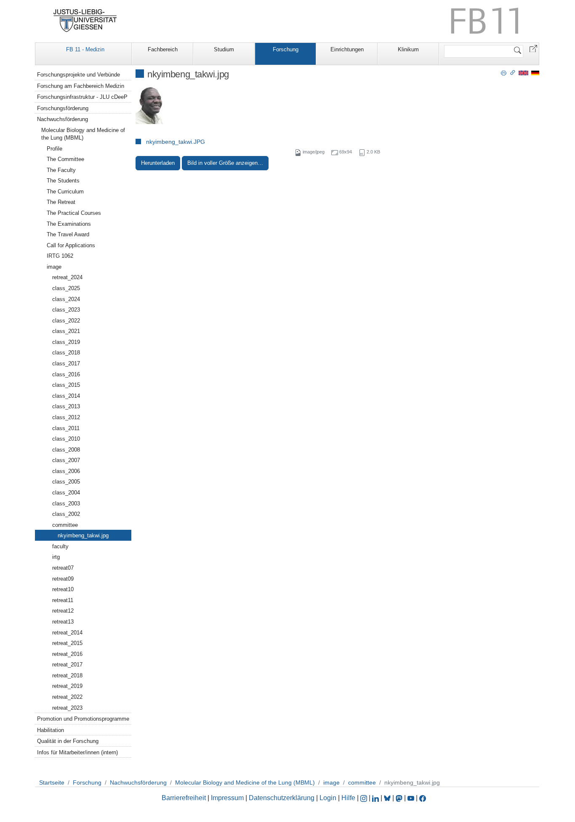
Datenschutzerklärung (281, 797)
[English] (523, 72)
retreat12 (63, 611)
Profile (54, 148)
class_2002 (66, 514)
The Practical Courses (74, 213)
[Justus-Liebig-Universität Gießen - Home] (85, 20)
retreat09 (63, 579)
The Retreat (61, 202)
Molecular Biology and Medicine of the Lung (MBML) (83, 134)
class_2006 (66, 471)
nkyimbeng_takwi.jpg (83, 535)
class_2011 (66, 428)
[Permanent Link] (512, 72)
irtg (56, 557)
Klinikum (408, 49)
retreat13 (63, 621)
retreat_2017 (67, 664)
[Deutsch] (535, 72)
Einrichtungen (347, 49)
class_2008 (66, 450)
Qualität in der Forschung (67, 741)
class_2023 (66, 310)
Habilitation (50, 730)
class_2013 (66, 406)
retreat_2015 (67, 643)
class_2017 (66, 363)
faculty (60, 546)
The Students (63, 180)
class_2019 (66, 342)
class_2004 (66, 492)
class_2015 (66, 385)
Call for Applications (71, 245)
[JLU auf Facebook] (422, 797)
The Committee (65, 159)
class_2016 (66, 374)
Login (328, 797)
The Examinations (69, 224)
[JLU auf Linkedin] (376, 797)
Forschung (285, 49)
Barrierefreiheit (184, 797)
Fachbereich (163, 49)
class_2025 (66, 288)
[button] (533, 48)
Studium (224, 49)
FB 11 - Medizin (85, 49)
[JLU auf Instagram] (364, 797)
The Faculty (61, 170)
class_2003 (66, 503)
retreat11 (62, 600)
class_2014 (66, 396)
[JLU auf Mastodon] (400, 797)
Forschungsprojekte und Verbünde (78, 74)
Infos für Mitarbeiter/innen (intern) (77, 752)
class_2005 (66, 481)
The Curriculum (65, 191)
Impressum (227, 797)
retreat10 (63, 589)
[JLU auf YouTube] (410, 797)
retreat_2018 (67, 675)
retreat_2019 (67, 686)
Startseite (51, 782)
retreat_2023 (67, 708)
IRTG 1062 (60, 256)
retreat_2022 (67, 697)
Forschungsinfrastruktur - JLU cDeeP (82, 97)
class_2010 (66, 439)
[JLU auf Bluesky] (388, 797)
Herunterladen (158, 163)
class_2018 (66, 352)
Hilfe (348, 797)
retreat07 (63, 568)
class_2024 (66, 299)
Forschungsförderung (62, 108)
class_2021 (66, 331)
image (54, 267)
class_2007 (66, 460)
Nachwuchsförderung (62, 119)
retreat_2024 (67, 277)
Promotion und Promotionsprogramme (83, 719)
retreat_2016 (67, 654)
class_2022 (66, 320)
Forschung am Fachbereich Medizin (80, 86)
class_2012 (66, 417)
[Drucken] (503, 72)
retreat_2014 (67, 632)
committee (65, 525)
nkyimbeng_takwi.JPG (175, 141)
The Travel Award (68, 234)
